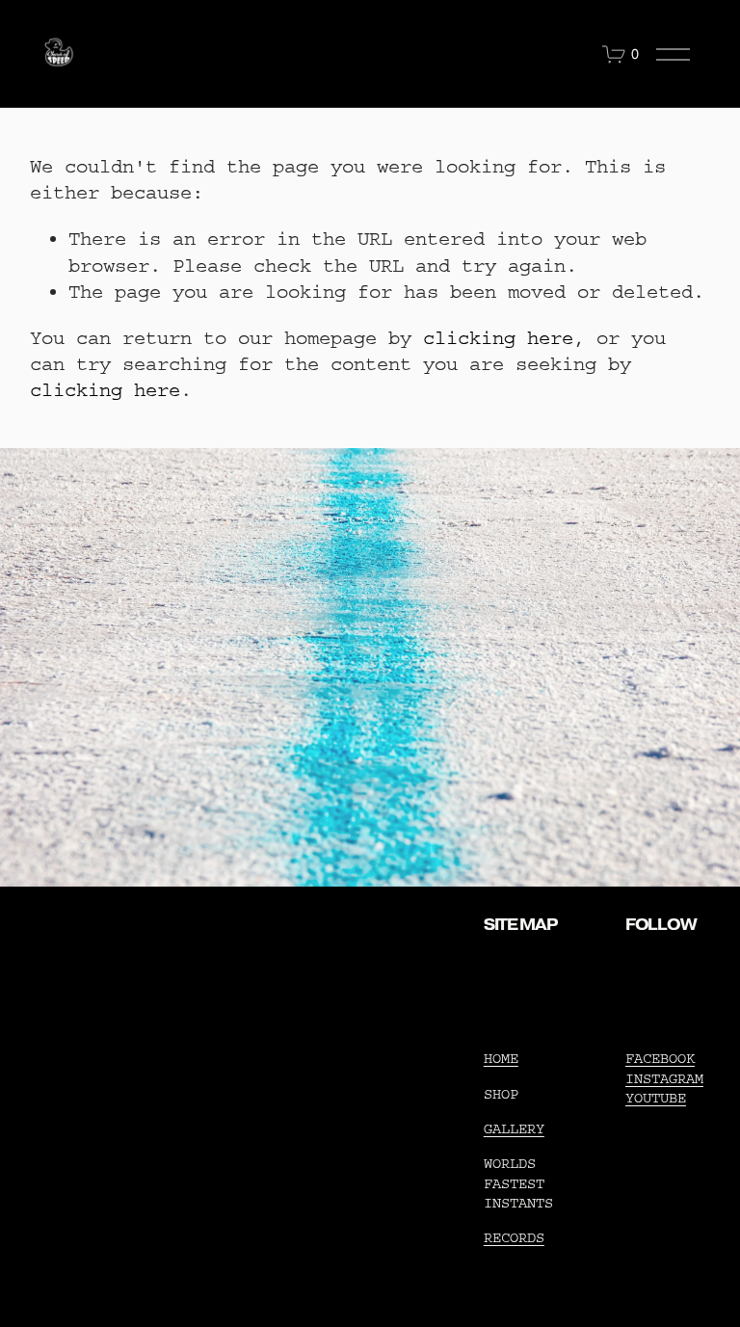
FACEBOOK (660, 1058)
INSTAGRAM (664, 1079)
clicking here (498, 338)
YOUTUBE (655, 1098)
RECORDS (514, 1238)
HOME (501, 1058)
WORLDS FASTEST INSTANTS (518, 1183)
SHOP (501, 1094)
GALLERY (514, 1129)
